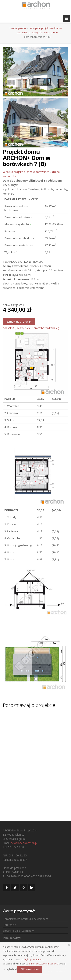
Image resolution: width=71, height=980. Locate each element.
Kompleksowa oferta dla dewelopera (25, 919)
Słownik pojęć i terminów (18, 930)
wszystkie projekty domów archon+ (37, 32)
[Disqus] (35, 760)
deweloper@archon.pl (24, 843)
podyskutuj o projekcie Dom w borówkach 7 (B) (32, 328)
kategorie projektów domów (46, 28)
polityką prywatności (32, 959)
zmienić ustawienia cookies (43, 963)
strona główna (17, 28)
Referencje (9, 925)
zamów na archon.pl (18, 321)
